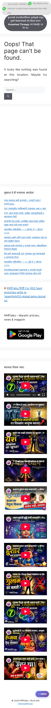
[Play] (7, 394)
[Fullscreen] (43, 394)
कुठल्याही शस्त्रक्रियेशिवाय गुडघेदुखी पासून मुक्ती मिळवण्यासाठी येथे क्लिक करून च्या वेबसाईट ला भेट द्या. (25, 22)
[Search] (8, 96)
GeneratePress (25, 703)
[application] (25, 385)
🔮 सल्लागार (42, 694)
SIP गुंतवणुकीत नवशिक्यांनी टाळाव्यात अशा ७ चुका (25, 208)
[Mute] (39, 394)
